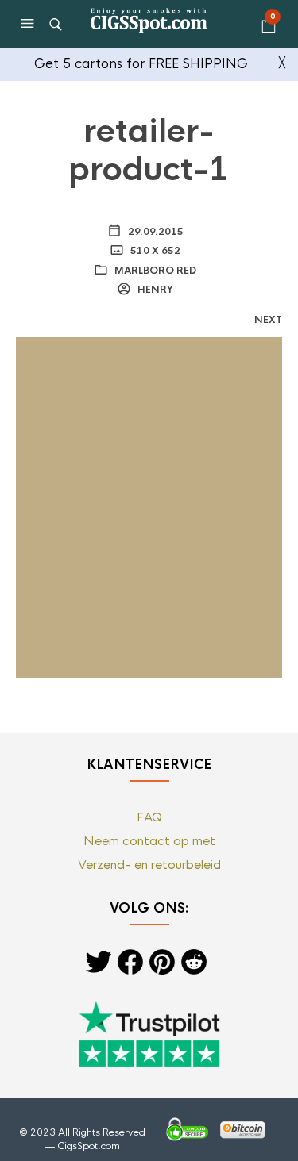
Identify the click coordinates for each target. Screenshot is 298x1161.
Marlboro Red (155, 270)
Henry (154, 289)
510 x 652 (154, 250)
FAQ (149, 817)
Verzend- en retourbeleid (149, 864)
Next (268, 319)
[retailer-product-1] (149, 506)
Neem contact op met (149, 840)
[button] (29, 24)
